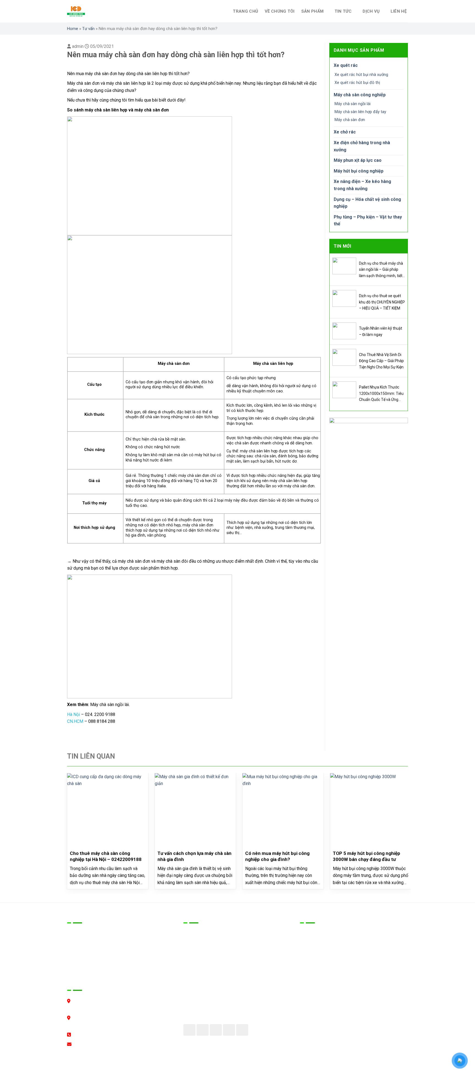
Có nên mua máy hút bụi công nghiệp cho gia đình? (277, 856)
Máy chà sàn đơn (350, 119)
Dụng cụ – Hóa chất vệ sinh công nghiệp (367, 203)
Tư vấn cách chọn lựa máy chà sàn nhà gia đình (194, 856)
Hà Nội (73, 714)
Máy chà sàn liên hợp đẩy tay (360, 112)
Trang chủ (245, 11)
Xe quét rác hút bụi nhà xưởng (361, 74)
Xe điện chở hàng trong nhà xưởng (362, 146)
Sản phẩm (312, 11)
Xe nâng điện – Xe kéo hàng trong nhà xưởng (362, 185)
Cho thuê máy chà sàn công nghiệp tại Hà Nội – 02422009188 (106, 856)
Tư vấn (88, 28)
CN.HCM (75, 721)
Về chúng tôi (280, 11)
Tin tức (343, 11)
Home (72, 28)
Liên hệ (399, 11)
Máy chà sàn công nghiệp (360, 94)
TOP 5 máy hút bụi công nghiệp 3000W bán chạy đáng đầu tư (366, 856)
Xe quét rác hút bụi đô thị (357, 82)
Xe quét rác (346, 65)
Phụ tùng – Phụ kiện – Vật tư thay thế (368, 220)
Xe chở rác (345, 132)
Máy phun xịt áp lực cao (358, 160)
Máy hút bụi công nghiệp (358, 171)
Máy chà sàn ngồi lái (353, 104)
